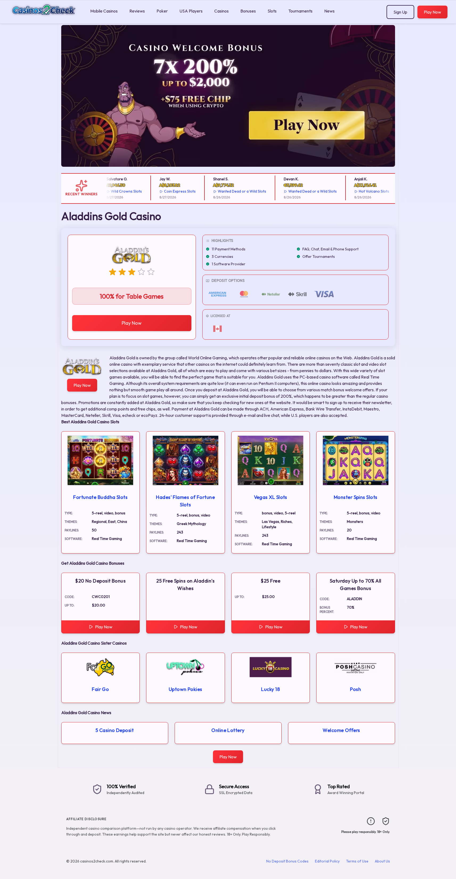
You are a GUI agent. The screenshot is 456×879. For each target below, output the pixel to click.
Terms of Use (357, 861)
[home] (44, 19)
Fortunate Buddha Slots (100, 497)
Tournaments (300, 11)
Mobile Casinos (104, 11)
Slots (272, 11)
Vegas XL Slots (270, 497)
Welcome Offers (341, 730)
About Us (382, 861)
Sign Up (400, 12)
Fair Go (100, 689)
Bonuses (248, 11)
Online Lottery (227, 730)
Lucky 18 (270, 689)
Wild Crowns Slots (118, 191)
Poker (162, 11)
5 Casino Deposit (115, 730)
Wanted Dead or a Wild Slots (234, 191)
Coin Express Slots (172, 191)
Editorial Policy (327, 861)
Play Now (432, 12)
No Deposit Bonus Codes (287, 861)
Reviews (137, 11)
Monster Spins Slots (355, 497)
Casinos (221, 11)
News (329, 11)
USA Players (191, 11)
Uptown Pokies (185, 689)
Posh (355, 689)
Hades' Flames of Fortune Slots (185, 501)
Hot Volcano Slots (366, 191)
